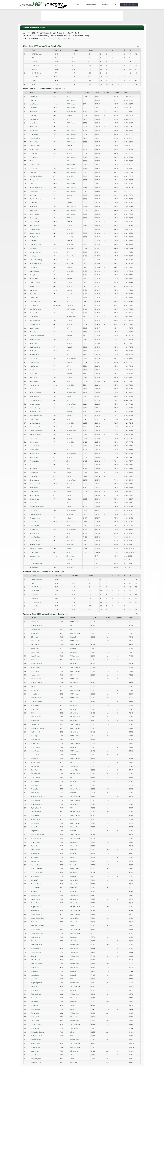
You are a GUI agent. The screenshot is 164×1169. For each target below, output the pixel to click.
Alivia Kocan (35, 857)
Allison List (34, 690)
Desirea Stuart (35, 1009)
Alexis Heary (35, 910)
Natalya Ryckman (36, 1059)
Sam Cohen (33, 241)
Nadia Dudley (35, 975)
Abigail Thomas (36, 762)
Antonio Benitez (35, 320)
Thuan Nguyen (34, 362)
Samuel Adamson (35, 252)
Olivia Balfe (34, 880)
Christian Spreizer (35, 541)
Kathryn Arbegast (36, 625)
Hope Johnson (35, 656)
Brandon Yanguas (35, 309)
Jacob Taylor (34, 381)
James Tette (34, 142)
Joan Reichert (35, 979)
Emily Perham (35, 853)
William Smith (36, 602)
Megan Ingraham (36, 983)
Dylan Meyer (34, 491)
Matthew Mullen (35, 233)
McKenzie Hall (35, 739)
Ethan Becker (34, 134)
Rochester (35, 69)
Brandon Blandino (35, 199)
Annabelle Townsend (37, 926)
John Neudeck (34, 355)
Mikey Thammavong (36, 563)
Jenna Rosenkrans (37, 933)
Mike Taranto (34, 104)
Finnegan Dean (34, 461)
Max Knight (33, 248)
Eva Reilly (34, 686)
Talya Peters (35, 1021)
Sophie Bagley (35, 641)
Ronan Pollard (34, 446)
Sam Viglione (34, 130)
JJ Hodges (33, 468)
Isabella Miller (35, 766)
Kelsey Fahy (35, 648)
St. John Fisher (36, 73)
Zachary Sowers (35, 351)
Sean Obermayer (35, 339)
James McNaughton (36, 187)
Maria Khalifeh (35, 652)
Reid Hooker (33, 317)
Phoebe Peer (35, 781)
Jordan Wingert (34, 343)
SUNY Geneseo (37, 54)
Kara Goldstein (35, 850)
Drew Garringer (34, 222)
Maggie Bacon (35, 789)
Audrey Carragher (36, 796)
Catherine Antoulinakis (38, 1036)
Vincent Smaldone (36, 263)
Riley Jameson (36, 838)
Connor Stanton (35, 404)
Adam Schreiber (35, 286)
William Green (34, 472)
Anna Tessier (35, 751)
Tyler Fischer (34, 157)
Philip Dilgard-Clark (36, 415)
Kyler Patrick (34, 529)
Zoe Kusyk (34, 956)
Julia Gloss (34, 785)
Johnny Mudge (34, 214)
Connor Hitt (33, 100)
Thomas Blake (34, 165)
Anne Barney (35, 793)
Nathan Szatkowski (36, 430)
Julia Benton (35, 755)
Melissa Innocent (36, 663)
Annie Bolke (35, 694)
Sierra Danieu (35, 629)
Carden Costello (36, 1040)
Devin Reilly (34, 770)
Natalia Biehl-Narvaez (38, 728)
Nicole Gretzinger (36, 914)
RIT (33, 58)
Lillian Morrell (35, 960)
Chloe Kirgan (35, 815)
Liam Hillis (33, 560)
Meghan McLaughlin (37, 834)
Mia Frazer (34, 1005)
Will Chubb (33, 358)
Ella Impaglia (35, 637)
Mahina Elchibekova (37, 1032)
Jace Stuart (33, 111)
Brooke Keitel (35, 720)
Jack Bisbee (34, 279)
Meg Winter (34, 758)
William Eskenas (35, 324)
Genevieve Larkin (36, 945)
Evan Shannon (34, 370)
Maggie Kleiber (36, 800)
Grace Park (34, 1002)
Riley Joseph (35, 705)
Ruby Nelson (35, 1028)
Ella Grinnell (35, 644)
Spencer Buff (34, 180)
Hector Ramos (34, 385)
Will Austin (33, 510)
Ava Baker (34, 891)
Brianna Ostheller (36, 804)
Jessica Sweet (36, 1024)
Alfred (33, 84)
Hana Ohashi (35, 823)
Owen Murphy (34, 218)
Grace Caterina (36, 774)
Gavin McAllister (35, 347)
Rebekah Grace (36, 994)
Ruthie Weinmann (37, 869)
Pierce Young (34, 108)
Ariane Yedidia (35, 842)
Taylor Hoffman (36, 812)
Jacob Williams (35, 518)
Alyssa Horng (35, 819)
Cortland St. (35, 65)
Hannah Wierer (36, 698)
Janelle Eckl (35, 724)
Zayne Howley (34, 449)
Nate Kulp (33, 256)
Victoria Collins (36, 1017)
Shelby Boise (35, 671)
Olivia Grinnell (35, 660)
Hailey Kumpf (35, 732)
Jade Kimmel (35, 777)
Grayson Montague (36, 514)
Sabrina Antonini (36, 717)
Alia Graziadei (35, 876)
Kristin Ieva (34, 709)
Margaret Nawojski (37, 884)
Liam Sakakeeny (35, 146)
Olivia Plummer (36, 941)
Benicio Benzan (35, 389)
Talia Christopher (36, 872)
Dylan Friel (33, 184)
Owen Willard (34, 191)
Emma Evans (35, 743)
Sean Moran (33, 476)
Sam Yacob (33, 438)
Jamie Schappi (34, 453)
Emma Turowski (36, 998)
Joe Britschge (34, 225)
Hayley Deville (35, 1043)
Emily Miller (34, 971)
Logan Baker (34, 123)
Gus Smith (33, 290)
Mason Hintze (34, 328)
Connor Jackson (35, 282)
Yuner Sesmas (34, 419)
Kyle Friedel (33, 374)
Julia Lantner (35, 888)
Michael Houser (35, 423)
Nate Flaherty (34, 366)
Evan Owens (34, 119)
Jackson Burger (35, 161)
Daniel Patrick (34, 271)
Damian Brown (34, 503)
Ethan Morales (34, 480)
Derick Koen (33, 96)
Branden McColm (35, 400)
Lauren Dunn (35, 827)
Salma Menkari (36, 952)
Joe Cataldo (33, 377)
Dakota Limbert (36, 679)
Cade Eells (33, 115)
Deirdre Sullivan (36, 1062)
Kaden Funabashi (35, 537)
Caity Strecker (35, 1051)
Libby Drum (34, 986)
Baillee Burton (35, 922)
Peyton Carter (35, 846)
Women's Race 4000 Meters (67, 39)
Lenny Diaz (33, 153)
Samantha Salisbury (37, 918)
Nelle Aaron (34, 967)
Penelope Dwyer (36, 964)
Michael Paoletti (35, 301)
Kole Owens (33, 210)
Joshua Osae (34, 457)
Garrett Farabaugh (35, 434)
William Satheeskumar (37, 506)
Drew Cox (33, 172)
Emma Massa (35, 1047)
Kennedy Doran (36, 865)
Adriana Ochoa (35, 937)
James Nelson (34, 495)
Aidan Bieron (34, 487)
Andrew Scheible (35, 427)
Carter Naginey (34, 442)
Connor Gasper (34, 499)
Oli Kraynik (34, 713)
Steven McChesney (36, 260)
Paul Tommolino (35, 229)
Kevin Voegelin (34, 525)
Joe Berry (33, 195)
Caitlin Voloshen (36, 633)
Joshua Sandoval (35, 393)
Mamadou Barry (35, 556)
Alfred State (35, 77)
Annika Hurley (35, 667)
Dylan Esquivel (34, 465)
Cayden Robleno (35, 138)
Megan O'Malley (36, 907)
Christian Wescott (35, 244)
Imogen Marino (36, 948)
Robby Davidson (35, 237)
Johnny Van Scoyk (35, 411)
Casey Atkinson (35, 275)
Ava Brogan (34, 736)
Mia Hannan (35, 990)
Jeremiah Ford (34, 533)
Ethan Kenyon (34, 149)
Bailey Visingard (36, 747)
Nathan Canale (34, 522)
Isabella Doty (35, 861)
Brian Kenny (33, 206)
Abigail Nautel (35, 675)
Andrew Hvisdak (35, 544)
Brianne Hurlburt (36, 903)
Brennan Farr (34, 267)
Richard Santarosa (36, 294)
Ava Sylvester (35, 899)
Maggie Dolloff (35, 929)
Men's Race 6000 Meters (48, 39)
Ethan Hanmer (34, 552)
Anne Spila (34, 1055)
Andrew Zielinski (35, 484)
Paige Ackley (35, 831)
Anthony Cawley (35, 408)
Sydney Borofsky (36, 808)
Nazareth (34, 61)
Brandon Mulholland (36, 176)
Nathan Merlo (34, 298)
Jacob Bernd (34, 332)
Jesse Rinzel (34, 567)
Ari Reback (34, 622)
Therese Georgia (36, 701)
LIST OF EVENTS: (31, 38)
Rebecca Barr (35, 895)
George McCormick (36, 548)
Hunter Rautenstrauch (37, 336)
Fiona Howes (35, 1013)
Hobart (34, 80)
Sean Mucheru (34, 396)
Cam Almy (33, 203)
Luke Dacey (33, 168)
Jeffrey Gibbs (34, 127)
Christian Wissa (35, 313)
